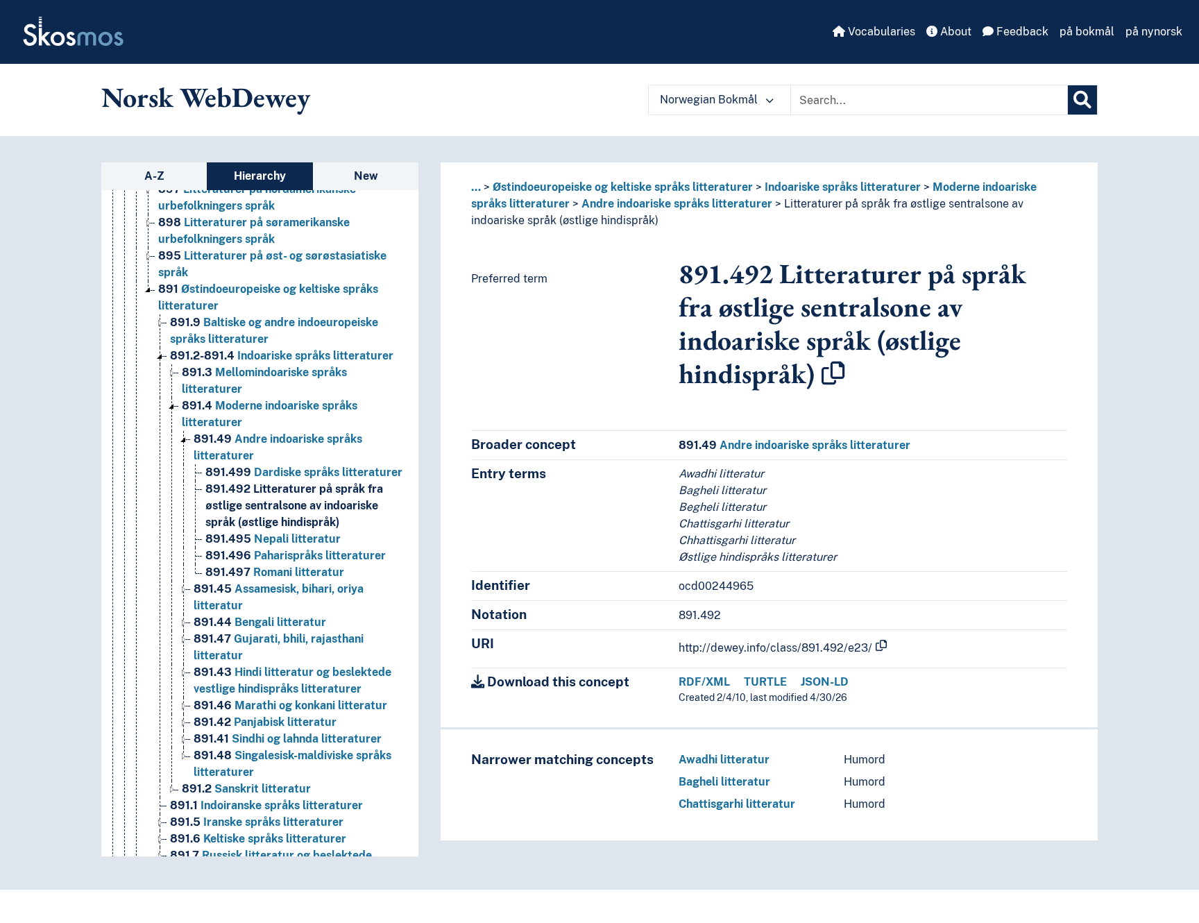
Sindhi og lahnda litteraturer (288, 738)
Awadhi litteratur (724, 759)
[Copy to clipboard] (833, 373)
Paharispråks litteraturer (295, 555)
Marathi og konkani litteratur (290, 705)
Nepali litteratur (273, 538)
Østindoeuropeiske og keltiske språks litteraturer (623, 187)
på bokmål (1087, 31)
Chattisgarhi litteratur (737, 804)
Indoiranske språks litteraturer (266, 805)
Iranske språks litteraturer (256, 822)
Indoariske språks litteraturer (281, 355)
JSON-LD (825, 681)
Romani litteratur (274, 572)
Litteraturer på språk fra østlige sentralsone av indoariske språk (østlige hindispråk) (294, 505)
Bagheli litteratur (724, 781)
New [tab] (366, 176)
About (954, 31)
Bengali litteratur (260, 622)
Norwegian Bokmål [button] (710, 99)
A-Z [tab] (154, 176)
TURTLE (765, 681)
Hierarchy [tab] (260, 176)
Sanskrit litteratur (246, 788)
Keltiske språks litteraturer (258, 838)
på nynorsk (1153, 31)
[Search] (1082, 100)
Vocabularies (880, 31)
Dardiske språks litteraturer (303, 472)
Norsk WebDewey (205, 97)
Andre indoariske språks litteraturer (676, 203)
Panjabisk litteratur (265, 722)
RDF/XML (704, 681)
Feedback (1021, 31)
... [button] (476, 187)
